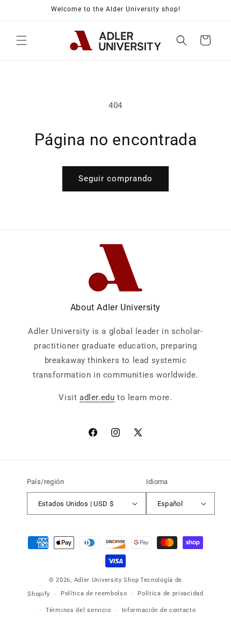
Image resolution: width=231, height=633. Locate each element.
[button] (21, 40)
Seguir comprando (115, 178)
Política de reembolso (94, 593)
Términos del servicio (78, 610)
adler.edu (97, 397)
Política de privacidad (170, 593)
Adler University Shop (106, 580)
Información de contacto (159, 610)
